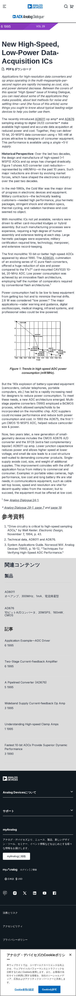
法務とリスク (10, 912)
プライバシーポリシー (15, 939)
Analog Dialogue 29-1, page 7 (24, 507)
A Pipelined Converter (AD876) (26, 682)
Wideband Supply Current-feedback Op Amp (35, 703)
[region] (38, 972)
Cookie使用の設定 (24, 989)
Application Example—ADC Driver (27, 640)
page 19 (56, 507)
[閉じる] (70, 955)
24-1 (24, 500)
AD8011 (40, 119)
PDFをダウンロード (18, 69)
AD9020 (48, 258)
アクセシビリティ (13, 926)
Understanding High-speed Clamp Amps (32, 724)
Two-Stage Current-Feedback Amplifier (31, 661)
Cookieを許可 (49, 989)
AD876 (69, 119)
